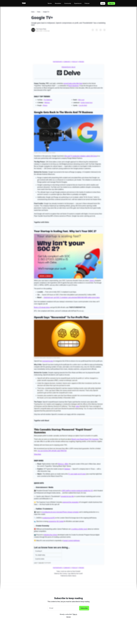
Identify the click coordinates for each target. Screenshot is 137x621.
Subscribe (84, 608)
